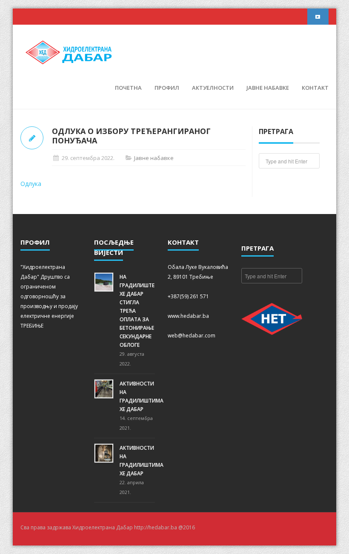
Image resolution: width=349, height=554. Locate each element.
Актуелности (213, 87)
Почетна (128, 87)
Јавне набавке (267, 87)
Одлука (30, 184)
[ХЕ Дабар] (69, 51)
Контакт (315, 87)
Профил (166, 87)
